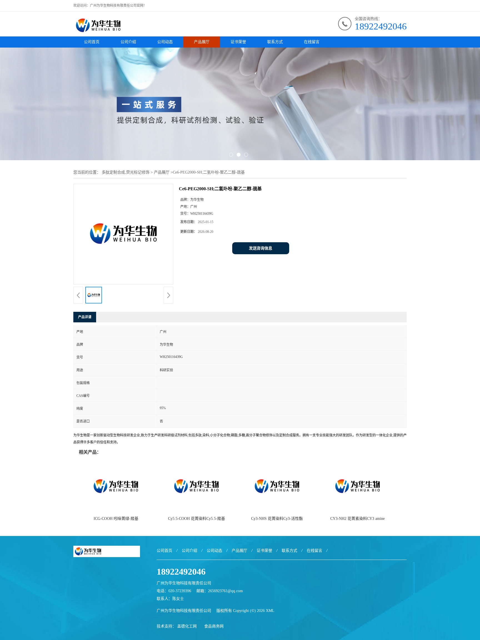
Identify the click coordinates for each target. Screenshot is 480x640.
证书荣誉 (238, 42)
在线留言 (311, 42)
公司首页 (91, 42)
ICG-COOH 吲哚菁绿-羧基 (116, 519)
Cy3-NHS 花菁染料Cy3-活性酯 (277, 519)
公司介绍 (128, 42)
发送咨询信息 (260, 248)
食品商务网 (214, 626)
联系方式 (275, 42)
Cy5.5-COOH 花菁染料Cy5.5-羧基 (196, 519)
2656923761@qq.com (225, 591)
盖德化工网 (187, 626)
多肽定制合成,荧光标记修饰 (125, 172)
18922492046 (381, 26)
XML (270, 611)
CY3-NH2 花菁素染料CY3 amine (357, 519)
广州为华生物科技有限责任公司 (184, 611)
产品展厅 (201, 42)
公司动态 (165, 42)
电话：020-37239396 (174, 591)
